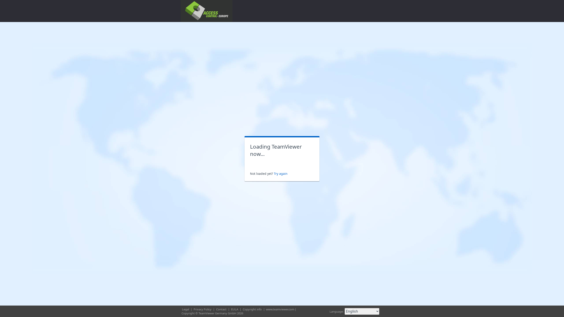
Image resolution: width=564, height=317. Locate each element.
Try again (281, 173)
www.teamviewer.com (280, 309)
